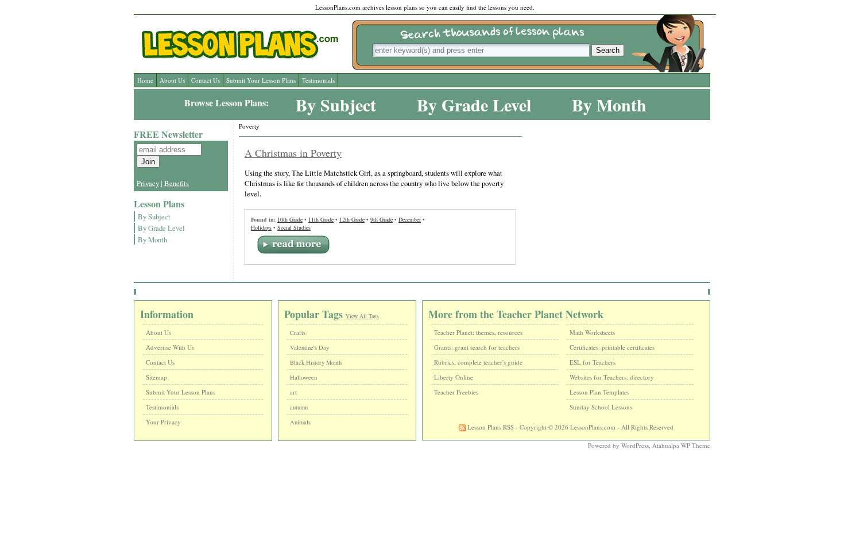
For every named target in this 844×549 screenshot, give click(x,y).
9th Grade (381, 219)
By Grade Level (474, 104)
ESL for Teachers (592, 362)
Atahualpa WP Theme (681, 445)
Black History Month (316, 362)
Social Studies (294, 227)
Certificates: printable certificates (612, 347)
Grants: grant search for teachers (477, 347)
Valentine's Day (309, 347)
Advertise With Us (170, 347)
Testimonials (318, 80)
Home (145, 80)
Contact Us (205, 80)
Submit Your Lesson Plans (261, 80)
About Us (172, 80)
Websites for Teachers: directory (612, 377)
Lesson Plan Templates (599, 392)
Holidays (261, 227)
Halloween (303, 377)
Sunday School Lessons (601, 407)
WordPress (635, 445)
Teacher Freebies (456, 392)
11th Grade (321, 219)
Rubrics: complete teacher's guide (478, 362)
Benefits (176, 183)
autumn (299, 407)
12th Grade (352, 219)
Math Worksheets (592, 332)
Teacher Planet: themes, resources (478, 332)
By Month (609, 104)
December (409, 219)
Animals (300, 422)
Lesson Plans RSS (490, 427)
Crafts (297, 332)
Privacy (148, 183)
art (293, 392)
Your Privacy (163, 421)
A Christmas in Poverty (293, 153)
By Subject (336, 104)
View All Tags (362, 316)
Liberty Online (453, 377)
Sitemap (156, 377)
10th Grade (290, 219)
